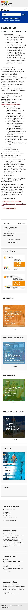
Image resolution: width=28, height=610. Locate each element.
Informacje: (14, 366)
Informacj (13, 439)
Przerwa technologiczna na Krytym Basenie (14, 542)
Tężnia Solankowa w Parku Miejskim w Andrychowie (12, 545)
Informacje (14, 329)
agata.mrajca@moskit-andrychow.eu (10, 104)
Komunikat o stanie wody (14, 239)
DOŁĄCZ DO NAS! (8, 533)
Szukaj (23, 14)
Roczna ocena (12, 242)
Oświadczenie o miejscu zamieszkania (12, 201)
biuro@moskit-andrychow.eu (9, 520)
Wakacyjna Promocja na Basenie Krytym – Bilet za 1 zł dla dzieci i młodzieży (13, 540)
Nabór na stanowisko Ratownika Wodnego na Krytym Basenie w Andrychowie (13, 536)
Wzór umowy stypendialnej (9, 208)
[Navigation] (25, 9)
